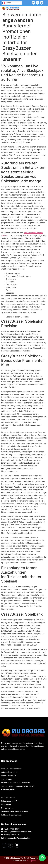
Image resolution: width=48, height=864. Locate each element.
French (8, 3)
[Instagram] (33, 3)
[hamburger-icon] (43, 8)
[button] (42, 857)
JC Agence (31, 860)
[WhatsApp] (41, 3)
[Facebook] (37, 3)
